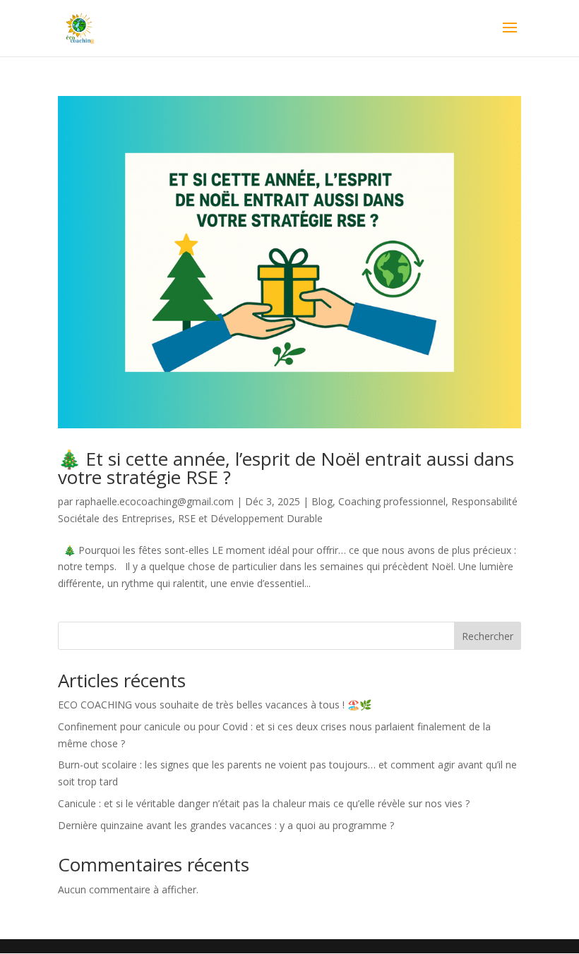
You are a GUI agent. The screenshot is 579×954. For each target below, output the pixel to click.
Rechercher (487, 636)
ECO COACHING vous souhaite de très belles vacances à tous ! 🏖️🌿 (214, 704)
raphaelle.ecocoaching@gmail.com (155, 501)
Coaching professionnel (392, 501)
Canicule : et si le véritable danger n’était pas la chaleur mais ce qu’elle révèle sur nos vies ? (264, 803)
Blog (322, 501)
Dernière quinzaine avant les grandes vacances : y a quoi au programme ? (226, 825)
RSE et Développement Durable (250, 518)
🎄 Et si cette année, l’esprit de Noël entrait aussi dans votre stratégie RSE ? (286, 468)
